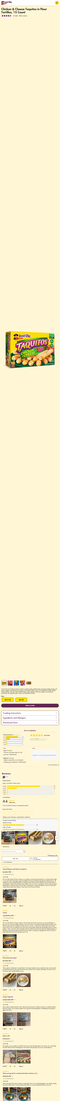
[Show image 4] (22, 683)
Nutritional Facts (10, 722)
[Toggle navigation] (57, 3)
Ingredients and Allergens (14, 717)
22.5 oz (8, 700)
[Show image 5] (28, 683)
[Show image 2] (10, 683)
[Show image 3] (16, 683)
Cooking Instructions (12, 713)
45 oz (21, 700)
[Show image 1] (4, 683)
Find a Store (30, 705)
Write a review (23, 16)
